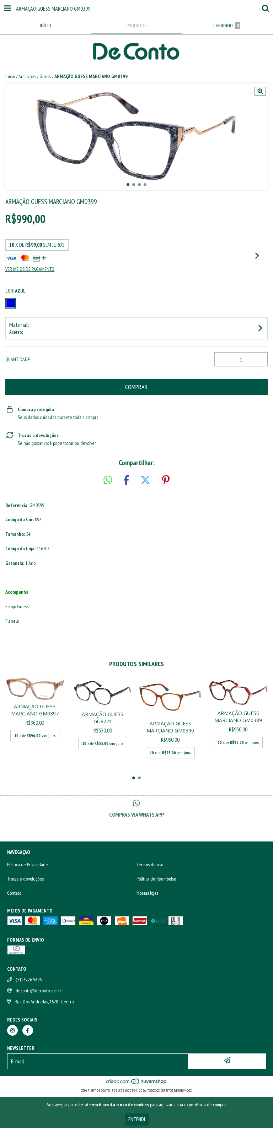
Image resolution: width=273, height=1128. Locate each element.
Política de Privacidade (27, 864)
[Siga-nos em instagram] (12, 1030)
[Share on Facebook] (126, 480)
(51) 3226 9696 (29, 979)
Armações (27, 76)
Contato (14, 893)
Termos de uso (149, 864)
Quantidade (17, 359)
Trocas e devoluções (25, 879)
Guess (45, 76)
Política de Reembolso (156, 879)
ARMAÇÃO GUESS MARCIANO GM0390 (170, 727)
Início (10, 76)
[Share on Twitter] (145, 480)
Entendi (136, 1119)
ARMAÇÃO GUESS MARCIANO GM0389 (238, 717)
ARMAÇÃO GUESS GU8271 (102, 718)
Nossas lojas (147, 893)
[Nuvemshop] (137, 1083)
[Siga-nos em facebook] (27, 1030)
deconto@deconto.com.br (39, 990)
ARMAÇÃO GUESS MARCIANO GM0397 (35, 710)
